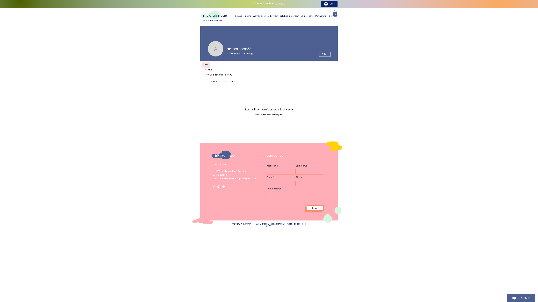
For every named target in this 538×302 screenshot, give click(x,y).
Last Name (301, 166)
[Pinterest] (224, 187)
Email (269, 177)
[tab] (213, 81)
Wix (270, 226)
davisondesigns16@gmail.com (241, 179)
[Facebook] (214, 187)
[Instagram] (219, 187)
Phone (299, 177)
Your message (273, 188)
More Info (280, 3)
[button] (335, 13)
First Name (272, 166)
